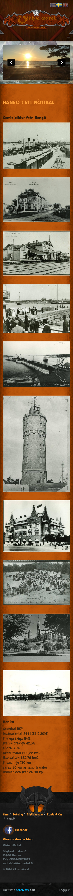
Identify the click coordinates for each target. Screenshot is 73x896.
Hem (6, 815)
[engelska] (65, 5)
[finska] (53, 5)
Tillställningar (35, 815)
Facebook (21, 830)
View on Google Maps (18, 839)
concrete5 (22, 890)
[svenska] (59, 5)
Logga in (65, 890)
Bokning (18, 815)
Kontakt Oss (54, 815)
